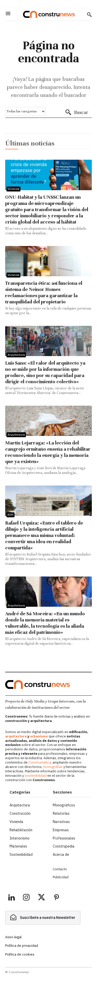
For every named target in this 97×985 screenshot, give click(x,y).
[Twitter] (41, 898)
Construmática (39, 762)
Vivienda (13, 189)
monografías (53, 767)
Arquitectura (16, 355)
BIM (10, 515)
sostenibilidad (36, 775)
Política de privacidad (21, 945)
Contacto (60, 869)
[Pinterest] (56, 898)
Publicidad (61, 877)
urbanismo (39, 736)
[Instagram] (26, 898)
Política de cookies (19, 954)
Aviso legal (13, 937)
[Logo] (49, 14)
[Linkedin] (11, 898)
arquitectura (16, 736)
